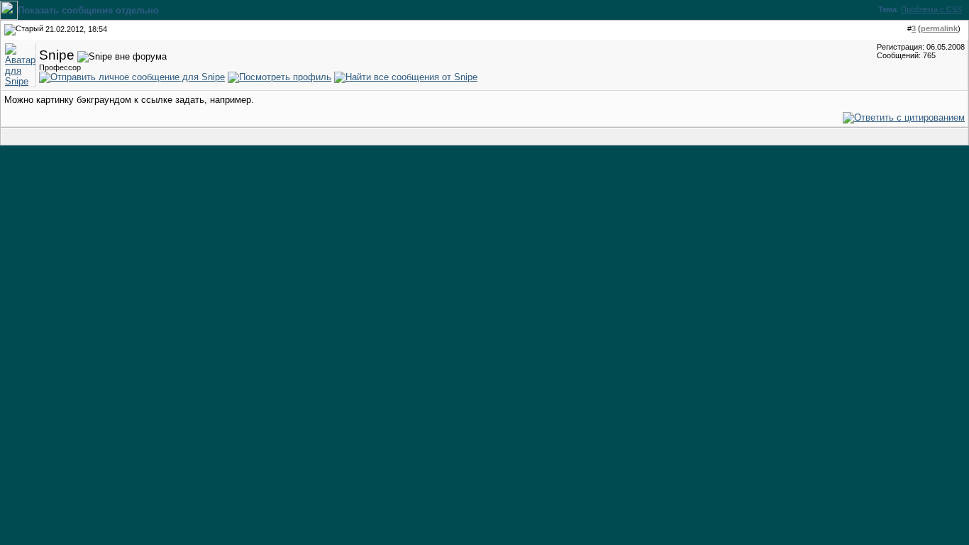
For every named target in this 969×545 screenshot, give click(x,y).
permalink (939, 28)
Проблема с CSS (931, 9)
